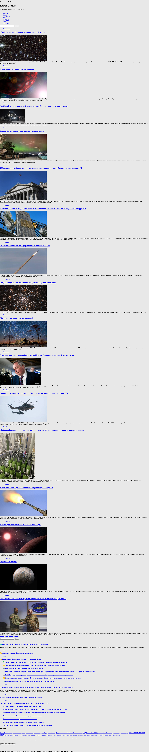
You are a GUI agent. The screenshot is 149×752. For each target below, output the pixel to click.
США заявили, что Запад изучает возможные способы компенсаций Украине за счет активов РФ (41, 168)
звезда (42, 735)
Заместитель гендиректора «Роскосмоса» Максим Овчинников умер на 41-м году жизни (37, 355)
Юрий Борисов (14, 735)
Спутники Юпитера (8, 562)
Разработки (6, 20)
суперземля (95, 735)
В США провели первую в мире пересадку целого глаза (22, 706)
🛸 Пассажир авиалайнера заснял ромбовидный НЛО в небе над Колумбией (29, 681)
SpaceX (7, 733)
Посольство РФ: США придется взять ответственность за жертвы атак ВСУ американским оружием (43, 209)
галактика (31, 735)
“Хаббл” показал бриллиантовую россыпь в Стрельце (22, 32)
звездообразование (48, 735)
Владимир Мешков (17, 733)
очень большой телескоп (67, 735)
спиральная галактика (83, 735)
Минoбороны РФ (77, 733)
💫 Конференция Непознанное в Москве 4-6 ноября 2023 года (20, 659)
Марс (71, 733)
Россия (142, 733)
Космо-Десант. (8, 5)
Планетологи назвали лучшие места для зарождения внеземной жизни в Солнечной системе (34, 712)
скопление (75, 735)
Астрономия (6, 16)
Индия (45, 733)
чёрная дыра (108, 735)
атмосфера (21, 735)
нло (62, 735)
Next (17, 636)
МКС (68, 733)
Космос (5, 15)
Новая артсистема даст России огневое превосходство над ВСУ (26, 488)
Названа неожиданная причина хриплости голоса (20, 719)
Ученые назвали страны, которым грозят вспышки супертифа (21, 697)
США (2, 735)
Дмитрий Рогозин (29, 733)
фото (99, 735)
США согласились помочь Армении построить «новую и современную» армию (33, 599)
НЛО (4, 22)
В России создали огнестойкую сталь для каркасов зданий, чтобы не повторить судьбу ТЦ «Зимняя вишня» (36, 687)
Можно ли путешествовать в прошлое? (16, 318)
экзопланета (116, 735)
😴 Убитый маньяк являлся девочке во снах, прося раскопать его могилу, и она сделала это (34, 665)
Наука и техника (90, 732)
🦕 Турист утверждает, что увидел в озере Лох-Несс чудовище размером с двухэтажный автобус (35, 662)
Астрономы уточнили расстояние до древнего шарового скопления (28, 282)
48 (15, 636)
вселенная (26, 735)
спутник (91, 735)
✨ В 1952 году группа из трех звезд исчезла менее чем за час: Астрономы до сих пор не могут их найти (38, 675)
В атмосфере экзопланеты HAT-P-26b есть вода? (20, 525)
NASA (5, 17)
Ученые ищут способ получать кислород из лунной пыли (22, 716)
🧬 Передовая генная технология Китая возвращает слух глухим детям (24, 644)
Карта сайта (6, 23)
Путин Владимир (123, 733)
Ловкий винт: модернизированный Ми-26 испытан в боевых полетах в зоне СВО (34, 393)
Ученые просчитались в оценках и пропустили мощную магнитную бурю (28, 725)
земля (54, 735)
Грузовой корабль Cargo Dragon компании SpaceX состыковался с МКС (24, 703)
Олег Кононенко (107, 733)
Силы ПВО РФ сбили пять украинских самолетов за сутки (25, 246)
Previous (2, 636)
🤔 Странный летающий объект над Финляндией (16, 653)
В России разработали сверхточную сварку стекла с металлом (24, 722)
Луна (57, 733)
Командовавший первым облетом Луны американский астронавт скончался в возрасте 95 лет (35, 709)
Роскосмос (6, 19)
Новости (5, 13)
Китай (49, 733)
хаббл (102, 735)
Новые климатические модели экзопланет (18, 69)
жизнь (38, 735)
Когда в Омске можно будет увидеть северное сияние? (22, 131)
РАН (127, 733)
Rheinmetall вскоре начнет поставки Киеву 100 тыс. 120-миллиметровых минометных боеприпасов (42, 430)
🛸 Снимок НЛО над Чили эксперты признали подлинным (23, 668)
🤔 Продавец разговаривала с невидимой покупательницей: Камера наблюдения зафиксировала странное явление (42, 678)
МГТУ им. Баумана (63, 733)
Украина (6, 735)
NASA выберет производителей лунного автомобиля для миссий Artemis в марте (34, 106)
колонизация (58, 735)
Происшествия (116, 733)
